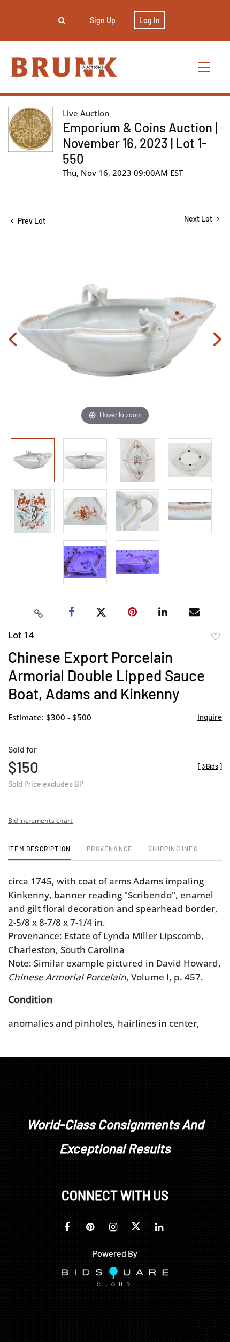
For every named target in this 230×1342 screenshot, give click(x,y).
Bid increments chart (40, 820)
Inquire (209, 716)
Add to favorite (215, 637)
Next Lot (199, 218)
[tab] (39, 852)
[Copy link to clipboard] (39, 612)
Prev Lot (30, 220)
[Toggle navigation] (204, 67)
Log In (149, 20)
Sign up (103, 20)
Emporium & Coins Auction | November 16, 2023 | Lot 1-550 (140, 143)
